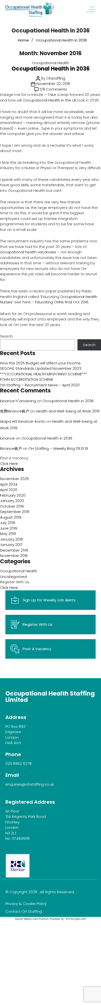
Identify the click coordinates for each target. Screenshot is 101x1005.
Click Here (9, 463)
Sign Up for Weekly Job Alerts (49, 600)
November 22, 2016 (53, 83)
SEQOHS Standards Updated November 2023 (40, 368)
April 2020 (8, 489)
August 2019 (10, 517)
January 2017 (11, 544)
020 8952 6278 (18, 763)
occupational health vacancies (28, 252)
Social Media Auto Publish (32, 919)
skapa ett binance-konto (22, 421)
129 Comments (53, 89)
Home (23, 40)
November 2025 (14, 478)
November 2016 (14, 555)
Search (6, 336)
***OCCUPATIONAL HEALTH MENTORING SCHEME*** (43, 374)
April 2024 (8, 484)
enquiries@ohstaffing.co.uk (29, 784)
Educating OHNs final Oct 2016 (61, 302)
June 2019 (8, 528)
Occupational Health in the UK (49, 100)
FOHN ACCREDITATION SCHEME (26, 379)
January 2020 (12, 500)
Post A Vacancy (37, 648)
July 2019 (7, 522)
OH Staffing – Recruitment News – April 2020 (40, 385)
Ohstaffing (55, 78)
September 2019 (14, 511)
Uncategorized (13, 576)
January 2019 (11, 539)
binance (7, 438)
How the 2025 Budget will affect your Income (40, 363)
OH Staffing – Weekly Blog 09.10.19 (58, 448)
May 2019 (8, 533)
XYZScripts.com (76, 919)
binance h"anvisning (18, 400)
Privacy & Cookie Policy (26, 903)
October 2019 (12, 506)
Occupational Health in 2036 (51, 68)
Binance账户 (11, 448)
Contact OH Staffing (23, 911)
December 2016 (14, 550)
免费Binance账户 (14, 411)
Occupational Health (50, 62)
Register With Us (37, 624)
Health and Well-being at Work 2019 (68, 411)
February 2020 (12, 495)
